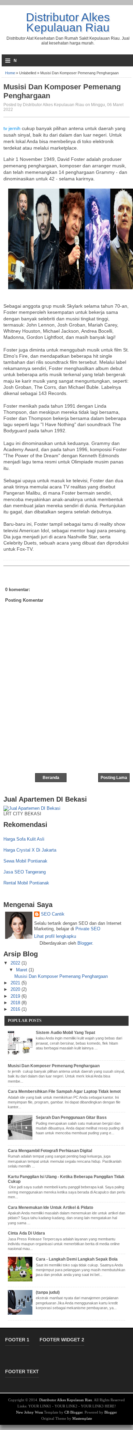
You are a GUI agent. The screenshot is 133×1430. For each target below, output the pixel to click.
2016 (16, 1009)
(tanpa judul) (48, 1292)
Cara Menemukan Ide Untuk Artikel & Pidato (50, 1207)
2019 (16, 996)
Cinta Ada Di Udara (26, 1233)
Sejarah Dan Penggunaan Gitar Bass (71, 1117)
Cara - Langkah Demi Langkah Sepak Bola (77, 1259)
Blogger (84, 943)
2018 (16, 1002)
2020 (16, 989)
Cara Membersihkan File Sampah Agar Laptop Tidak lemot (64, 1091)
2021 (16, 982)
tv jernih (11, 128)
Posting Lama (114, 777)
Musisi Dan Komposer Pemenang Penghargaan (62, 91)
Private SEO (87, 928)
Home (10, 73)
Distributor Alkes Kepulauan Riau (68, 22)
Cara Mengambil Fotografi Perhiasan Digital (50, 1150)
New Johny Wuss (29, 1412)
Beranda (51, 777)
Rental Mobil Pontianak (26, 882)
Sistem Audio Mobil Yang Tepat (65, 1032)
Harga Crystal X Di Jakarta (29, 850)
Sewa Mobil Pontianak (25, 861)
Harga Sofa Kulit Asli (23, 839)
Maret (22, 969)
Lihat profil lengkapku (55, 936)
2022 (16, 963)
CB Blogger (73, 1412)
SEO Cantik (52, 914)
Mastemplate (82, 1418)
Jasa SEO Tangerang (24, 871)
